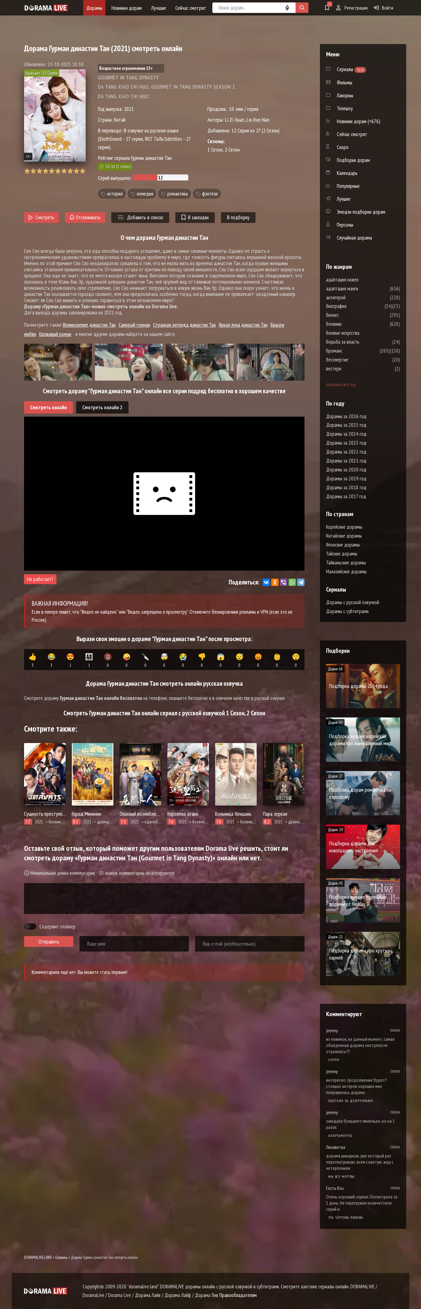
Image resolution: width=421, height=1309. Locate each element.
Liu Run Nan (258, 119)
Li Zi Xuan (234, 119)
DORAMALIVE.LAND (38, 1257)
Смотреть (44, 217)
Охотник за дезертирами (350, 1100)
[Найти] (302, 7)
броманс (352, 350)
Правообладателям (238, 1295)
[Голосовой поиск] (287, 7)
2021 (129, 108)
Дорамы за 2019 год (346, 478)
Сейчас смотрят (190, 7)
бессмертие (355, 359)
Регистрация (356, 8)
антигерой (354, 297)
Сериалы (61, 1257)
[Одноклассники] (275, 582)
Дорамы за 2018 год (346, 487)
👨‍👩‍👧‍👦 (89, 660)
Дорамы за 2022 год (346, 451)
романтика (177, 193)
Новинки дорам (127, 7)
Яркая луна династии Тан (243, 324)
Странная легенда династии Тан (184, 324)
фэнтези (210, 193)
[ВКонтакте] (266, 582)
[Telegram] (301, 582)
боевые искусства (361, 332)
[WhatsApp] (292, 582)
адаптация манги (360, 288)
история (115, 193)
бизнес (351, 315)
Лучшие (158, 7)
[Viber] (283, 582)
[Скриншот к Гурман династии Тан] (58, 362)
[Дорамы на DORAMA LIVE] (46, 7)
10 (82, 171)
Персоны (345, 224)
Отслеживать (87, 217)
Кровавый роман (55, 333)
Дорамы (94, 7)
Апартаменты (340, 1135)
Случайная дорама (354, 237)
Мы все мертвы (341, 1176)
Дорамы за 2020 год (346, 469)
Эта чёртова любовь (345, 1217)
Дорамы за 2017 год (346, 496)
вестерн (352, 368)
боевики (352, 324)
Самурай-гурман (134, 324)
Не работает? (40, 579)
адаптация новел (360, 279)
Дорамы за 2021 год (346, 460)
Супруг (334, 1059)
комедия (145, 193)
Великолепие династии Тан (89, 324)
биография (354, 306)
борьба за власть (361, 341)
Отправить (49, 941)
